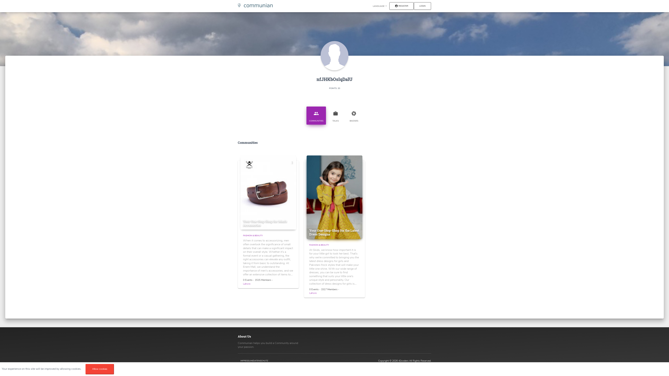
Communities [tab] (316, 116)
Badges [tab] (354, 116)
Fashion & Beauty (253, 235)
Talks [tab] (335, 116)
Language (379, 6)
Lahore (246, 283)
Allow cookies (99, 369)
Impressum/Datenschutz (254, 360)
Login (422, 6)
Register (401, 6)
